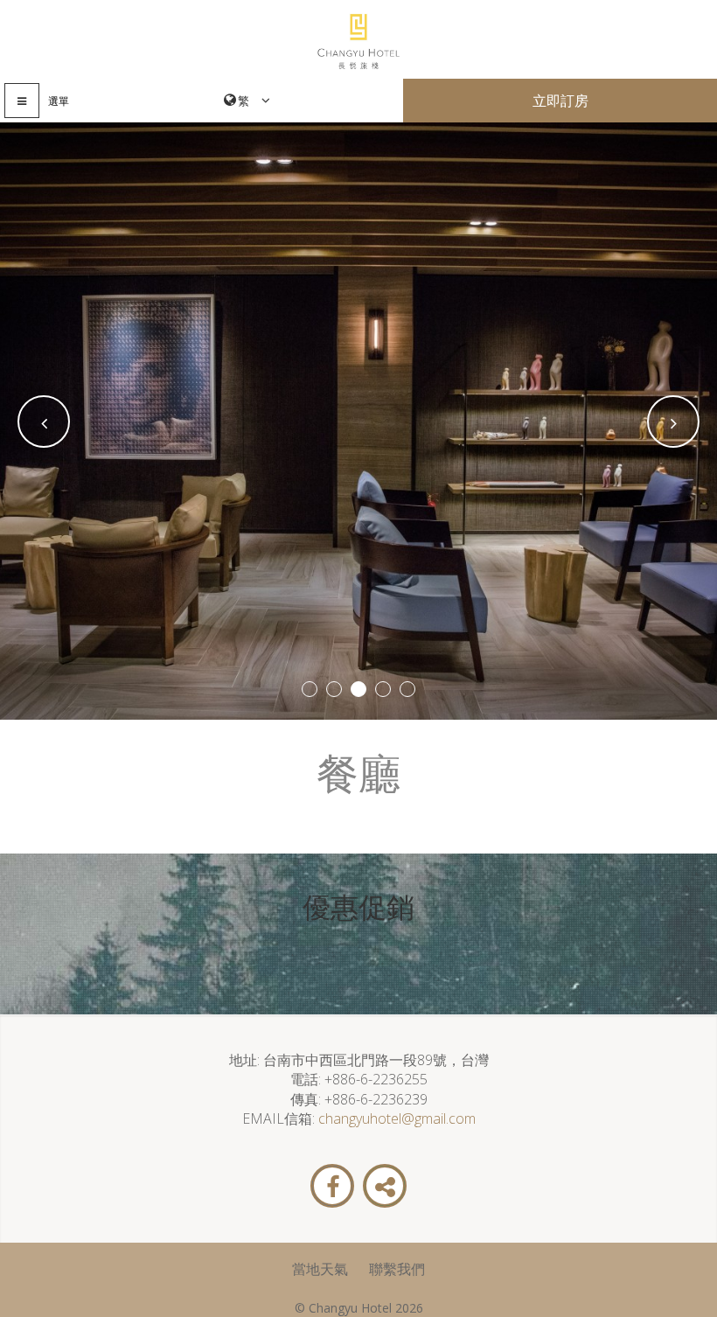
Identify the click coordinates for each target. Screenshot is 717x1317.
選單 (58, 101)
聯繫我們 (397, 1269)
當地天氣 (320, 1269)
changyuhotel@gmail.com (397, 1118)
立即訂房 (560, 100)
